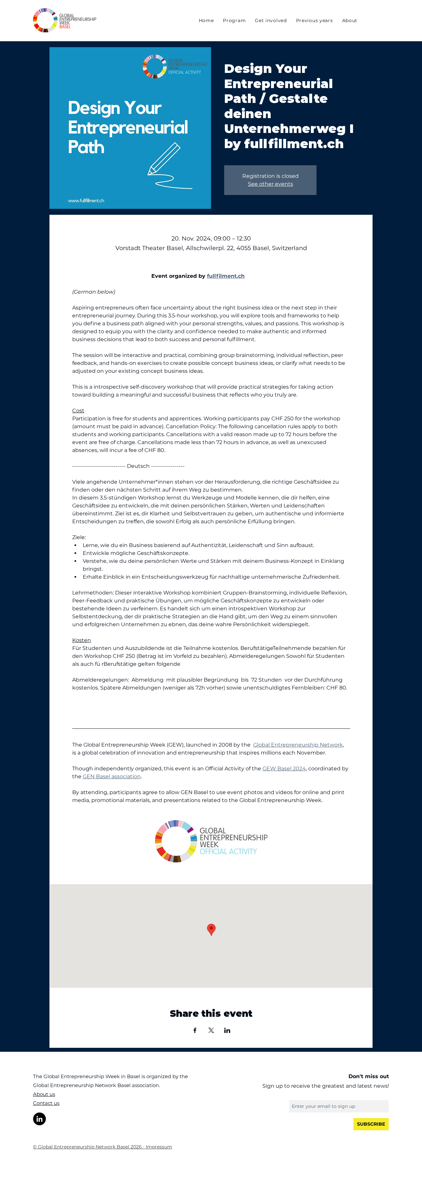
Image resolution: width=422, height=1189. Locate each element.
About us (44, 1094)
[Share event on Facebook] (195, 1030)
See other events (270, 184)
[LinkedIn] (39, 1118)
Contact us (46, 1103)
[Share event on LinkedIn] (227, 1030)
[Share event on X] (211, 1030)
